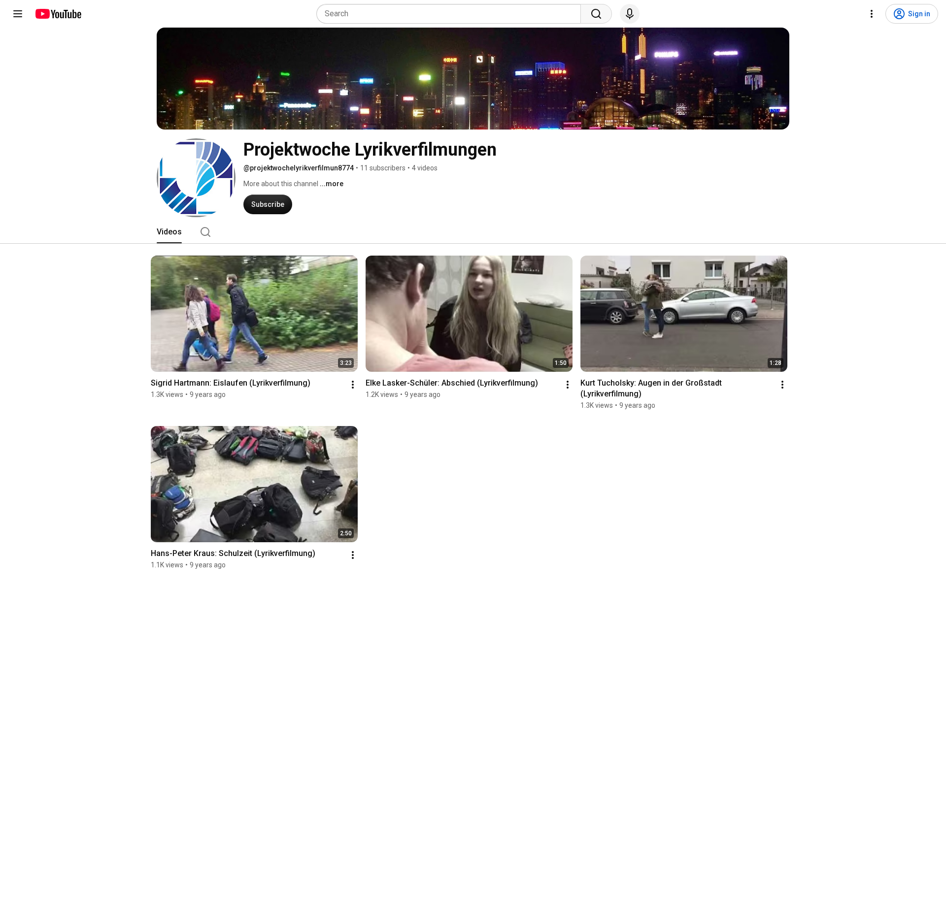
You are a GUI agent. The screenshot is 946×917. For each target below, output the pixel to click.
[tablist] (473, 232)
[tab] (169, 232)
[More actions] (353, 384)
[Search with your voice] (630, 14)
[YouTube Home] (58, 14)
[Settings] (872, 14)
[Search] (596, 14)
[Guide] (18, 14)
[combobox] (451, 14)
